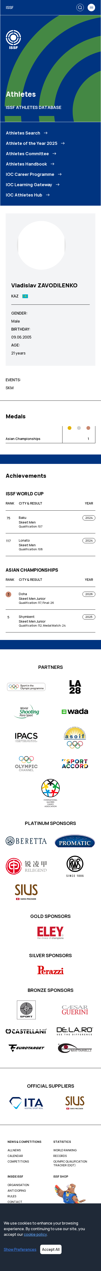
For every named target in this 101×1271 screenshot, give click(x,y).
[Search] (80, 7)
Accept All (51, 1249)
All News (14, 1150)
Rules (12, 1196)
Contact (15, 1202)
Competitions (18, 1161)
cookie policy (35, 1234)
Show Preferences (20, 1249)
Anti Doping (17, 1191)
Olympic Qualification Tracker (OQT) (70, 1163)
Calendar (15, 1156)
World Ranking (65, 1150)
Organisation (18, 1185)
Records (60, 1156)
